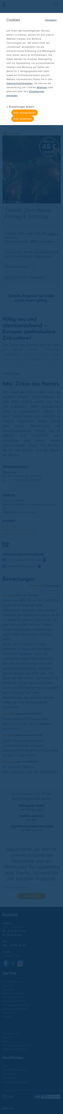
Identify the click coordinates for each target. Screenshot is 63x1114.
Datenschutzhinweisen (19, 83)
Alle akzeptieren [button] (24, 112)
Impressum (51, 20)
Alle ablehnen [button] (22, 118)
